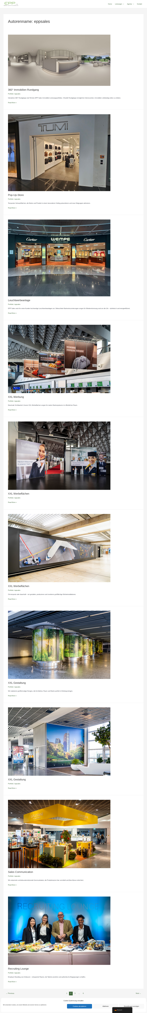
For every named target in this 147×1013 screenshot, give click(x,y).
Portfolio (10, 94)
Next (138, 993)
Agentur (129, 4)
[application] (123, 4)
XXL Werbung (16, 396)
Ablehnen (105, 1006)
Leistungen (118, 4)
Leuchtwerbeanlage (19, 300)
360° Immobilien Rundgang (23, 89)
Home (110, 4)
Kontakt (139, 4)
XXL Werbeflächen (18, 493)
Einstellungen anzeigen (131, 1006)
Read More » (12, 102)
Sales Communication (20, 871)
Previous (10, 993)
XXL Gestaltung (17, 682)
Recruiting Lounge (18, 968)
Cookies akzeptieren (79, 1006)
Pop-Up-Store (16, 194)
